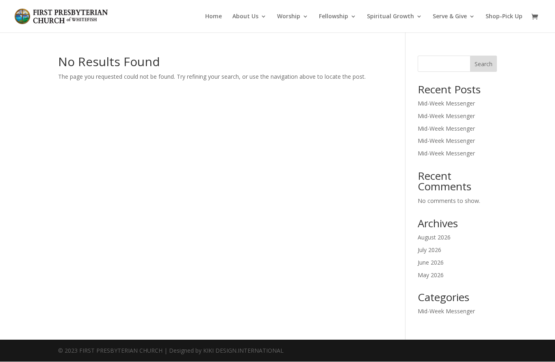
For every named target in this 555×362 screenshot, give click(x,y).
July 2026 (429, 250)
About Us (245, 16)
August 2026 (434, 237)
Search (483, 64)
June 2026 (431, 262)
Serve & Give (450, 16)
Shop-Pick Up (504, 16)
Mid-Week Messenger (446, 103)
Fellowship (333, 16)
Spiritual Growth (390, 16)
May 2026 (431, 275)
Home (213, 16)
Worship (288, 16)
